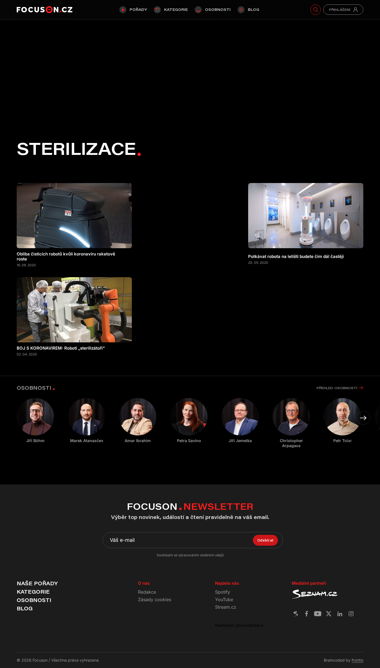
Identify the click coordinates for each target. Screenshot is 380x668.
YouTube (224, 599)
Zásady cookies (154, 599)
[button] (363, 418)
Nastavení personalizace (239, 625)
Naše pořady (37, 583)
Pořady (138, 9)
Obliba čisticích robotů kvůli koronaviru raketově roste (66, 257)
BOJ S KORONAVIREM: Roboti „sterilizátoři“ (61, 348)
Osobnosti (218, 9)
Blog (253, 9)
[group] (86, 420)
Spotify (222, 592)
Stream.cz (225, 607)
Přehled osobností (337, 388)
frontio (357, 660)
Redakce (147, 592)
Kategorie (176, 9)
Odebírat (265, 540)
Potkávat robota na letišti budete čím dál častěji (296, 256)
